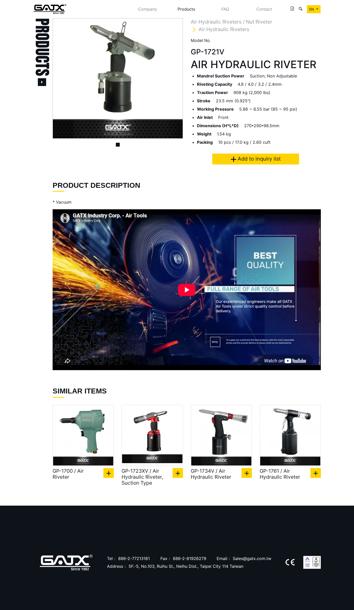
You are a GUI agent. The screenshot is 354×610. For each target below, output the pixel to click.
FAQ (225, 9)
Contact (264, 9)
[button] (62, 78)
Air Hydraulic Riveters (224, 29)
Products (186, 9)
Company (147, 9)
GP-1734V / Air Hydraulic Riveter (211, 474)
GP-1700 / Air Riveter (68, 474)
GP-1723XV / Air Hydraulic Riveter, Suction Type (142, 477)
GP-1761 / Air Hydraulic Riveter (280, 474)
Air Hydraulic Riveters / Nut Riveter (231, 22)
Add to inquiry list (258, 159)
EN (312, 9)
